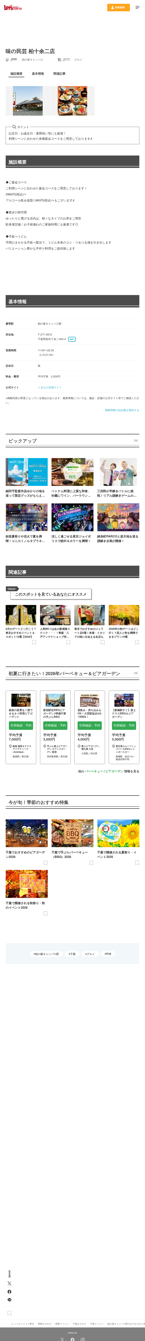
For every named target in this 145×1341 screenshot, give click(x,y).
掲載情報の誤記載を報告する (122, 410)
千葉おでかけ (79, 1323)
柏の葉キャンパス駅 (47, 954)
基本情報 (17, 301)
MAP (72, 339)
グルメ (91, 954)
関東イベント (62, 1323)
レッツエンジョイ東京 (23, 1323)
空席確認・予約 (21, 725)
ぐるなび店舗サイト (50, 387)
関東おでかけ (45, 1323)
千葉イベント (97, 1323)
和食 (108, 953)
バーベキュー (94, 771)
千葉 (73, 954)
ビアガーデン (114, 771)
